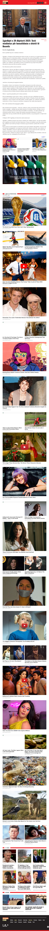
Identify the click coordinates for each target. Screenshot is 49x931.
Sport (16, 922)
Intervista (25, 920)
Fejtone (39, 920)
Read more (24, 180)
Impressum (5, 926)
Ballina (11, 920)
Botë (44, 920)
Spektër (25, 922)
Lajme (15, 920)
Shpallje (29, 922)
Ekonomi (20, 920)
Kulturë (11, 922)
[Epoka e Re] (5, 3)
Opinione (30, 920)
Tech (34, 922)
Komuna (35, 920)
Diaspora (20, 922)
